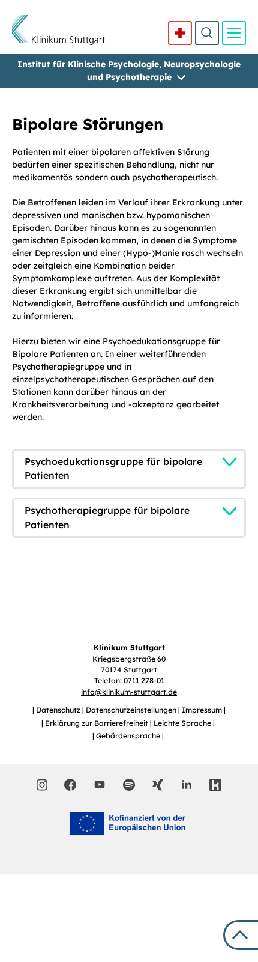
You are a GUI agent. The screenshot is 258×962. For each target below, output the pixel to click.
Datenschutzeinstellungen (132, 709)
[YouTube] (99, 784)
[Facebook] (70, 785)
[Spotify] (129, 785)
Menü (234, 33)
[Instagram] (42, 785)
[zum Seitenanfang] (240, 935)
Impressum (203, 709)
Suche (207, 33)
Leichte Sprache (183, 723)
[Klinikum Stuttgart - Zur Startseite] (58, 30)
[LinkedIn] (187, 785)
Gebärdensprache (129, 735)
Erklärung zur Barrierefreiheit (97, 723)
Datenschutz (59, 709)
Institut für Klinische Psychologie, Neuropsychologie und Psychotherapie (129, 70)
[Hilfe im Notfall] (180, 33)
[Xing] (158, 785)
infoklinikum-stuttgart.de (129, 691)
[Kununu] (215, 785)
